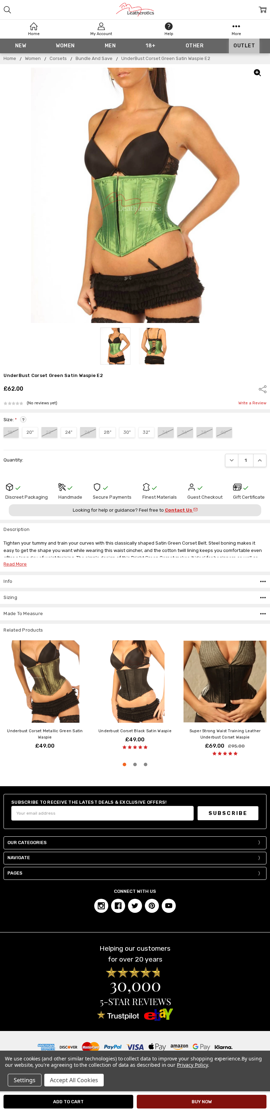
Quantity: (13, 460)
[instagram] (101, 906)
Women (65, 46)
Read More (15, 564)
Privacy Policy (192, 1065)
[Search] (7, 10)
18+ (151, 46)
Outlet (244, 46)
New (20, 46)
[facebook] (118, 906)
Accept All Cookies (74, 1080)
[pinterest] (152, 906)
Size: (14, 419)
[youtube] (169, 906)
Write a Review (252, 403)
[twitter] (135, 906)
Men (110, 46)
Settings (25, 1080)
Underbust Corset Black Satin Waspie (135, 731)
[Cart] (262, 10)
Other (195, 46)
